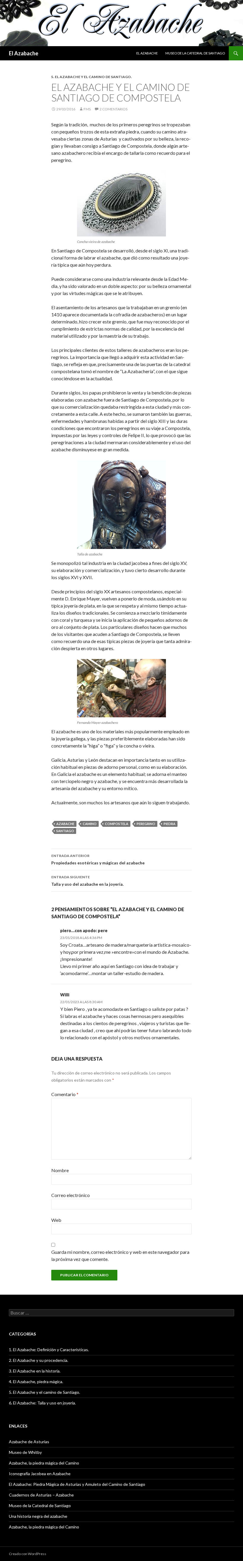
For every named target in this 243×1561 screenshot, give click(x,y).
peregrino (146, 824)
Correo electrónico (70, 1195)
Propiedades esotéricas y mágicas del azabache (98, 859)
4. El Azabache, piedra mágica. (36, 1381)
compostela (116, 824)
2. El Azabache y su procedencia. (38, 1360)
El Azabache (23, 53)
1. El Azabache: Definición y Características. (49, 1349)
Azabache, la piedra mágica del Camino (44, 1462)
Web (56, 1220)
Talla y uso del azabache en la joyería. (87, 881)
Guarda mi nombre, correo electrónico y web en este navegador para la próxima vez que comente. (120, 1255)
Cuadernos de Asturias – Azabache (41, 1494)
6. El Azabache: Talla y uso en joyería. (42, 1402)
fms (87, 109)
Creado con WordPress (27, 1554)
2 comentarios (113, 109)
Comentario (65, 1094)
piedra (169, 824)
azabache (65, 824)
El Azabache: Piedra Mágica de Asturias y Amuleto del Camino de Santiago (77, 1484)
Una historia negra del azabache (38, 1516)
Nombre (60, 1170)
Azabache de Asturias (29, 1441)
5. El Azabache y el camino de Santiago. (91, 77)
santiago (65, 831)
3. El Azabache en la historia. (34, 1370)
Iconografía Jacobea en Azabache (40, 1473)
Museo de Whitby (25, 1452)
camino (90, 824)
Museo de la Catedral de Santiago (195, 53)
